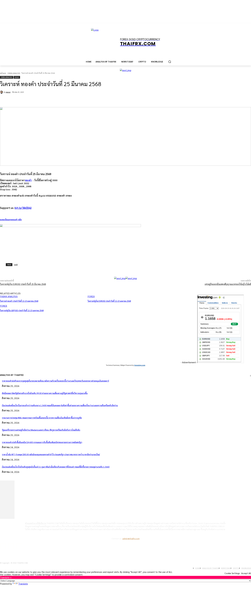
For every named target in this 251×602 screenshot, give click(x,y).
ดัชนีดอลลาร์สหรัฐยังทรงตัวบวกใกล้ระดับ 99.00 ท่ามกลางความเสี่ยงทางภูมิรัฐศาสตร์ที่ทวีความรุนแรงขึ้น (45, 393)
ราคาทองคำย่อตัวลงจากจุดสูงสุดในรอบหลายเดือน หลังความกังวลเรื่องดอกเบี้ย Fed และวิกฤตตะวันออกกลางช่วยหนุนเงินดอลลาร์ (55, 380)
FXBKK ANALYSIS (14, 73)
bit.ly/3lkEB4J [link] (23, 207)
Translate (23, 583)
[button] (169, 61)
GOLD (17, 77)
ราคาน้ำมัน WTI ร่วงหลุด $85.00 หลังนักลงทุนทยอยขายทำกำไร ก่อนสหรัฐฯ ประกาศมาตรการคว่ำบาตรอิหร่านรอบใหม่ (51, 454)
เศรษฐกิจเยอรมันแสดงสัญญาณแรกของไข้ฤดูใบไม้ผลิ (228, 284)
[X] (37, 100)
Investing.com (139, 365)
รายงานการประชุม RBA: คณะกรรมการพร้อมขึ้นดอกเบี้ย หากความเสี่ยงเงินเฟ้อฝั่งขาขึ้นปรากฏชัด (42, 417)
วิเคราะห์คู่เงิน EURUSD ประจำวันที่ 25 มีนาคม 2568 (23, 284)
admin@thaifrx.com (131, 538)
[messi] (2, 92)
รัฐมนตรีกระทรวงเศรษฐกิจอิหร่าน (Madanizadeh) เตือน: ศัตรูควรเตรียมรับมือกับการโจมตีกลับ (41, 430)
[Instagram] (11, 546)
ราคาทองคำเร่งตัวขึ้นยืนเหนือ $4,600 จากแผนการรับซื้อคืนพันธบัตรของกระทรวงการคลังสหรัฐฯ (42, 442)
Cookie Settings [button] (232, 573)
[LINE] (68, 100)
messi (8, 92)
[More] (79, 269)
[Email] (58, 100)
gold (16, 264)
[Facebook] (27, 100)
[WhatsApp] (47, 100)
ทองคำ (28, 180)
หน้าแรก (3, 73)
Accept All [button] (246, 573)
